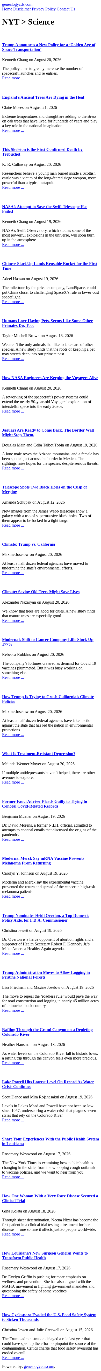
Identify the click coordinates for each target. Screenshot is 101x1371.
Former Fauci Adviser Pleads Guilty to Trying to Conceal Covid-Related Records (44, 803)
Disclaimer (22, 9)
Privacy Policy (44, 9)
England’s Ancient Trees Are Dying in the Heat (43, 97)
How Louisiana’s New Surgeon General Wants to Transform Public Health (45, 1255)
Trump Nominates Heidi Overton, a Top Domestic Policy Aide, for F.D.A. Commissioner (45, 917)
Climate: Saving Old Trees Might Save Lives (41, 592)
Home (7, 9)
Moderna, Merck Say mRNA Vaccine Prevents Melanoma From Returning (43, 860)
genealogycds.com (17, 4)
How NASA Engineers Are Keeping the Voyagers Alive (50, 377)
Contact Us (66, 9)
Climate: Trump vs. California (28, 544)
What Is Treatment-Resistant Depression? (38, 753)
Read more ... (13, 78)
